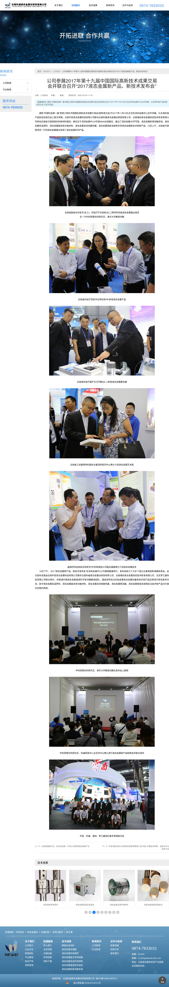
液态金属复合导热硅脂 (72, 957)
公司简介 (29, 945)
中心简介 (47, 945)
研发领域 (114, 945)
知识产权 (29, 961)
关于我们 (58, 5)
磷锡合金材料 (68, 945)
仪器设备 (47, 953)
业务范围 (47, 949)
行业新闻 (7, 89)
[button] (164, 51)
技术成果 (93, 5)
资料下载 (47, 961)
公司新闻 (7, 82)
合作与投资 (127, 5)
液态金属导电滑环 (70, 953)
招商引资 (114, 949)
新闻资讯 (110, 5)
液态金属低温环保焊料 (72, 961)
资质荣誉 (29, 965)
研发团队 (29, 953)
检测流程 (47, 957)
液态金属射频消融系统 (72, 969)
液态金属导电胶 (69, 949)
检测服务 (76, 5)
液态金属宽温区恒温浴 (72, 965)
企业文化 (29, 949)
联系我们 (114, 953)
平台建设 (29, 957)
